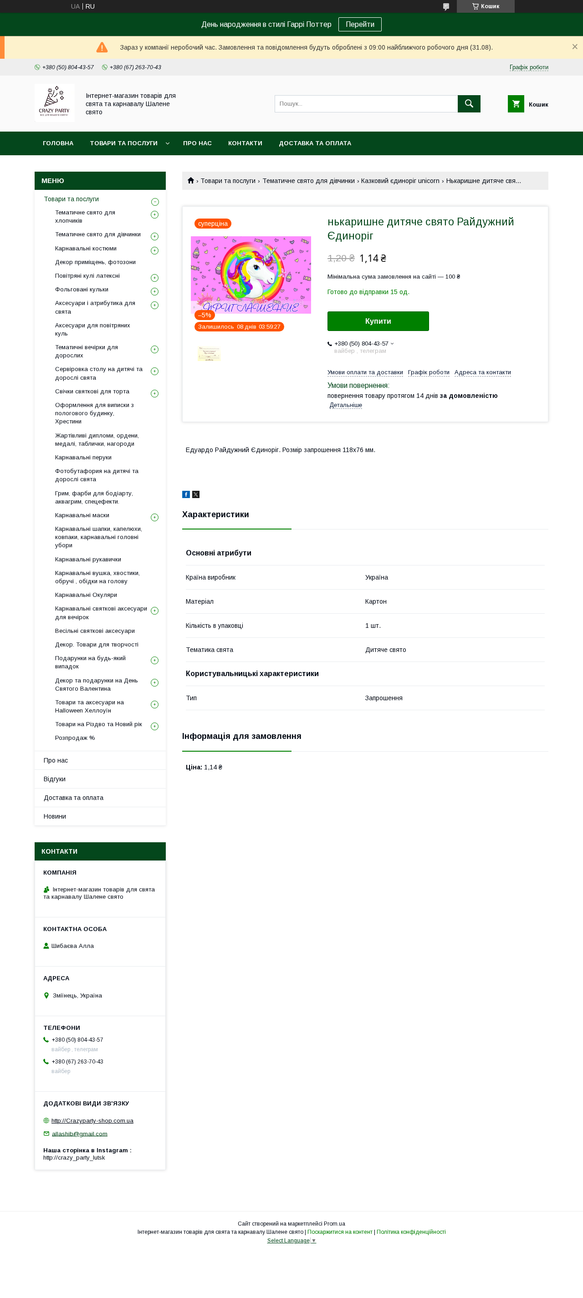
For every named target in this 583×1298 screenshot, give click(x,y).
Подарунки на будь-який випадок (90, 662)
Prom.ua (334, 1224)
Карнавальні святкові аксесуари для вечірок (101, 612)
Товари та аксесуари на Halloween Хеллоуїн (89, 706)
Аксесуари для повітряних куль (92, 329)
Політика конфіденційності (411, 1232)
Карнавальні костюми (86, 248)
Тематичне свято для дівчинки (308, 180)
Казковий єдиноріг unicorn (400, 180)
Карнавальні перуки (83, 457)
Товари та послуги (124, 143)
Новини (55, 816)
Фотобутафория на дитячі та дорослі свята (96, 475)
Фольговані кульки (81, 289)
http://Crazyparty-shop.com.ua (92, 1120)
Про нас (197, 143)
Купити (378, 321)
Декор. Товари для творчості (96, 644)
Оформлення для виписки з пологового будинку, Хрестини (94, 413)
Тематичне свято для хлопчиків (85, 216)
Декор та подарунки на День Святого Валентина (96, 684)
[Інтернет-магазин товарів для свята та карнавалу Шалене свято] (55, 119)
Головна (58, 143)
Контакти (245, 143)
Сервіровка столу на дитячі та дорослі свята (99, 373)
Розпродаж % (75, 737)
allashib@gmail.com (79, 1133)
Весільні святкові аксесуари (95, 630)
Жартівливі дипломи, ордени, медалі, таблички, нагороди (97, 439)
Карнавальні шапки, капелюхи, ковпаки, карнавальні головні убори (98, 537)
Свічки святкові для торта (92, 391)
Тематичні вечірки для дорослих (86, 351)
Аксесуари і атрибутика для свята (95, 307)
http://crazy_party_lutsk (74, 1157)
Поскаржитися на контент (340, 1232)
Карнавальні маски (82, 515)
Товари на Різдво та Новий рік (98, 724)
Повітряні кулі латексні (87, 275)
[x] (195, 495)
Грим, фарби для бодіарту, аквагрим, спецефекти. (94, 497)
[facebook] (186, 495)
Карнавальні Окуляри (86, 594)
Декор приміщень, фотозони (95, 262)
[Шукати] (469, 103)
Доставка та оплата (315, 143)
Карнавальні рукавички (88, 559)
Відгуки (55, 779)
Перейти (360, 24)
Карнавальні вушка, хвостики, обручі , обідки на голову (97, 577)
